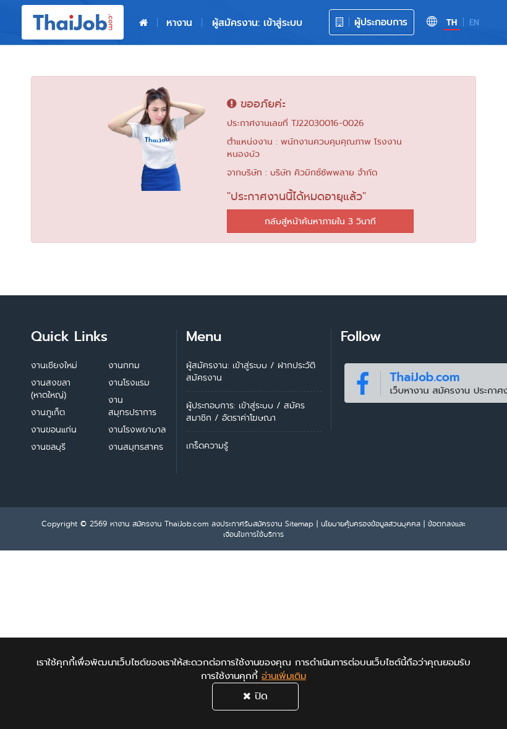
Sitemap (299, 523)
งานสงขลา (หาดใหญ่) (50, 388)
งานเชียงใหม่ (54, 365)
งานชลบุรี (48, 446)
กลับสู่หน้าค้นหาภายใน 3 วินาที (320, 221)
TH (451, 22)
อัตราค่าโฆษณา (249, 417)
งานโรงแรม (129, 382)
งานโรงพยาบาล (137, 429)
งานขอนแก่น (54, 429)
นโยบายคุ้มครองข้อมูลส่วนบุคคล (370, 523)
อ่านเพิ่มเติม (284, 676)
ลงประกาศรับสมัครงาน (246, 523)
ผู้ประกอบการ (379, 22)
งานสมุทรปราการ (132, 406)
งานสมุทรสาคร (135, 446)
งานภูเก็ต (48, 412)
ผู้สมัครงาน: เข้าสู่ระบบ (257, 22)
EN (474, 22)
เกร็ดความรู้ (207, 445)
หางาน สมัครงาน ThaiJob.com (159, 523)
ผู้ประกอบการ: (211, 405)
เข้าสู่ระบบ (256, 405)
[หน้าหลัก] (143, 23)
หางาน (179, 22)
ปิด (259, 696)
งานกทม (124, 365)
